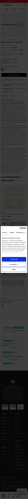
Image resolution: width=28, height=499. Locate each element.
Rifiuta (14, 269)
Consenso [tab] (4, 232)
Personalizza (13, 264)
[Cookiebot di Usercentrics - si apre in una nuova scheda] (19, 228)
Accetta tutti (14, 259)
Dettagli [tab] (12, 232)
